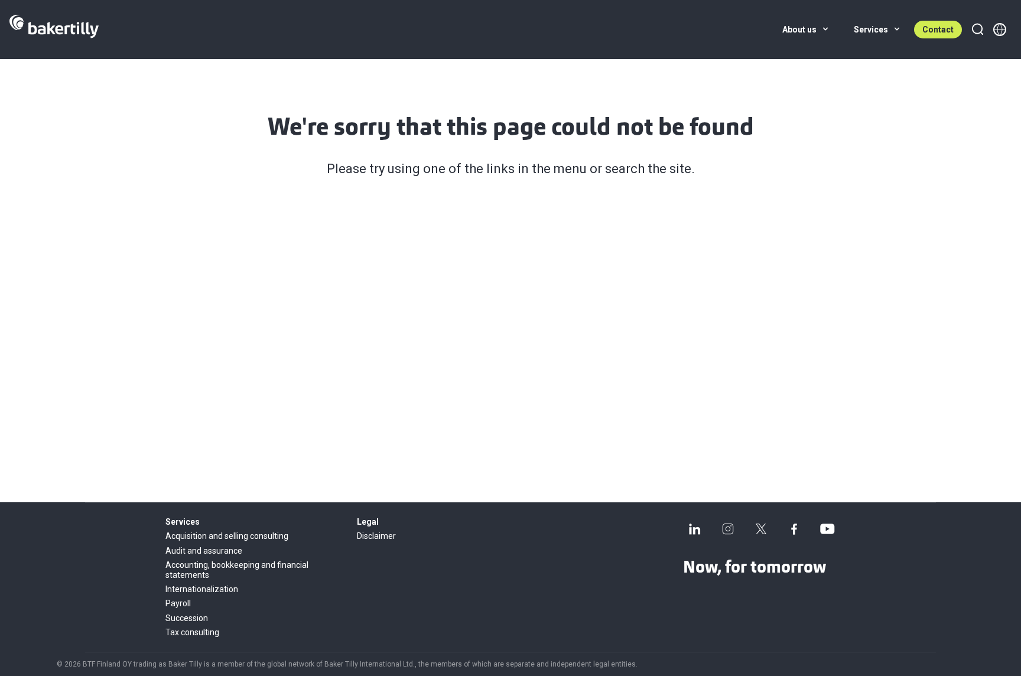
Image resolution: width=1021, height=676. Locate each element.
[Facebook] (794, 529)
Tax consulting (192, 632)
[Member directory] (1000, 29)
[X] (761, 529)
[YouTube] (827, 529)
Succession (186, 618)
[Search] (977, 29)
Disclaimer (376, 536)
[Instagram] (728, 529)
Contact (938, 29)
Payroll (178, 603)
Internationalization (201, 589)
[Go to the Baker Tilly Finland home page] (54, 29)
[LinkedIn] (695, 529)
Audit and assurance (203, 550)
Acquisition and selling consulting (226, 536)
